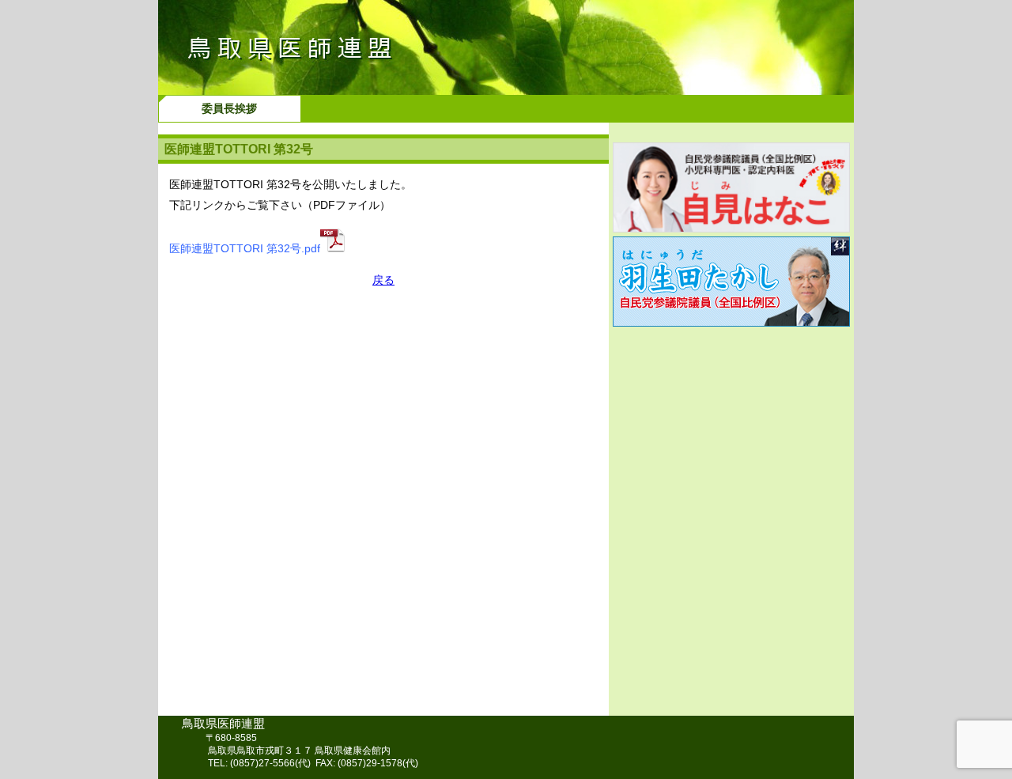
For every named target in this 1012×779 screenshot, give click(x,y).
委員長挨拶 (229, 108)
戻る (383, 280)
